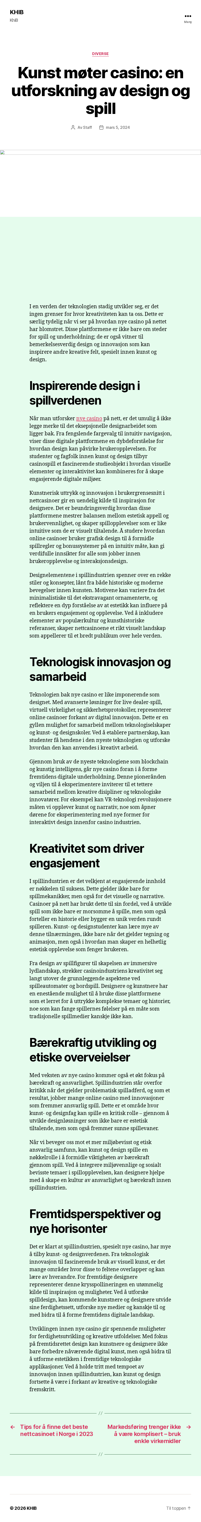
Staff (87, 127)
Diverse (100, 54)
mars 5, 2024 (118, 127)
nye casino (89, 418)
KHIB (17, 12)
